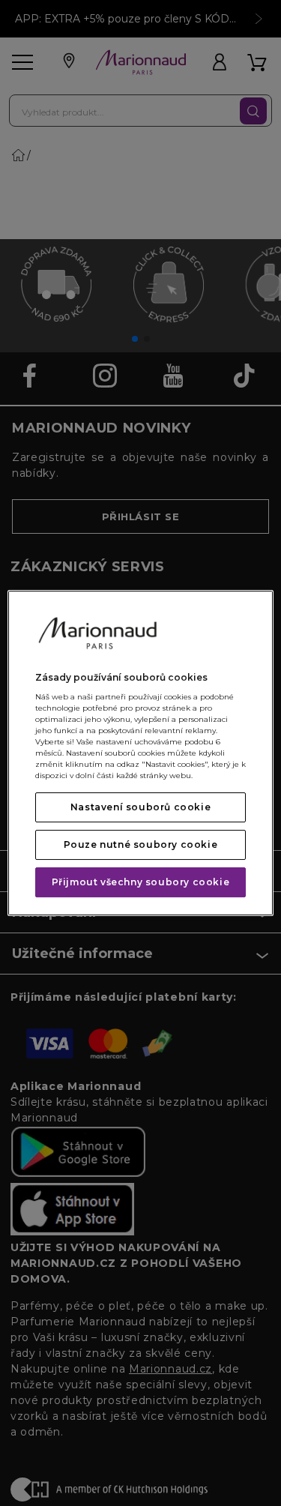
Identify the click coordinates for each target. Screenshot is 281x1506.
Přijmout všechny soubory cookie (141, 882)
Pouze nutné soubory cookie (141, 844)
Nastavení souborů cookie (140, 807)
